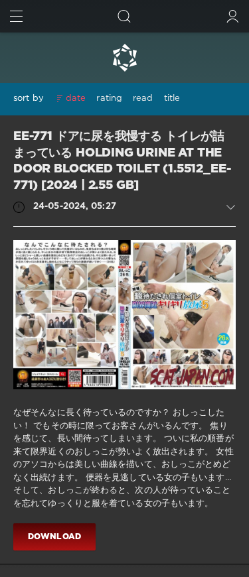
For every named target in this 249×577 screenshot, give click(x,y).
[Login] (232, 16)
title (172, 98)
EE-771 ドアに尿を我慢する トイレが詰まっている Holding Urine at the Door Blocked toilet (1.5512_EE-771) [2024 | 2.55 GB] (121, 161)
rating (109, 98)
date (76, 98)
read (143, 98)
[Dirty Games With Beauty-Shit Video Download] (124, 57)
